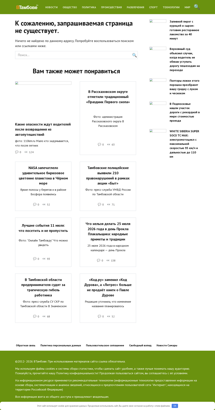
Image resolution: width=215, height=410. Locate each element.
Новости (51, 7)
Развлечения (135, 7)
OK (175, 405)
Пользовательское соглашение (105, 345)
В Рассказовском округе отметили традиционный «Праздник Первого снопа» (108, 96)
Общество (70, 7)
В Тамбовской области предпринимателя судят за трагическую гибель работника (43, 287)
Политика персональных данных (60, 345)
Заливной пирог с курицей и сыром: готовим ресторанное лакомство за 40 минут (184, 29)
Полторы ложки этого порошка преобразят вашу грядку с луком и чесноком (184, 86)
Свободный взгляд (140, 345)
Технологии (171, 7)
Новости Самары (167, 345)
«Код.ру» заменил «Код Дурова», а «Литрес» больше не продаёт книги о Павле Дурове (108, 287)
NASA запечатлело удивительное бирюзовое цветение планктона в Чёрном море (43, 175)
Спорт (153, 7)
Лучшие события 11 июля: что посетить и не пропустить (43, 228)
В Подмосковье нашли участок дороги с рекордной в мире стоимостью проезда (185, 112)
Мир (187, 7)
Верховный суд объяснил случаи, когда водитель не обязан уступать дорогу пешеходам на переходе (185, 59)
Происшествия (111, 7)
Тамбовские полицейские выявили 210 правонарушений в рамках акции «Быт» (108, 175)
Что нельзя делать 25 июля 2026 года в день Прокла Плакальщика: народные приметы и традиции (108, 231)
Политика (89, 7)
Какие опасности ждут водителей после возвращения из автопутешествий (43, 129)
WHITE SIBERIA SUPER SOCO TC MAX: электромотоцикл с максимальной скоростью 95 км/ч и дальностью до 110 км (184, 143)
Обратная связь (25, 345)
